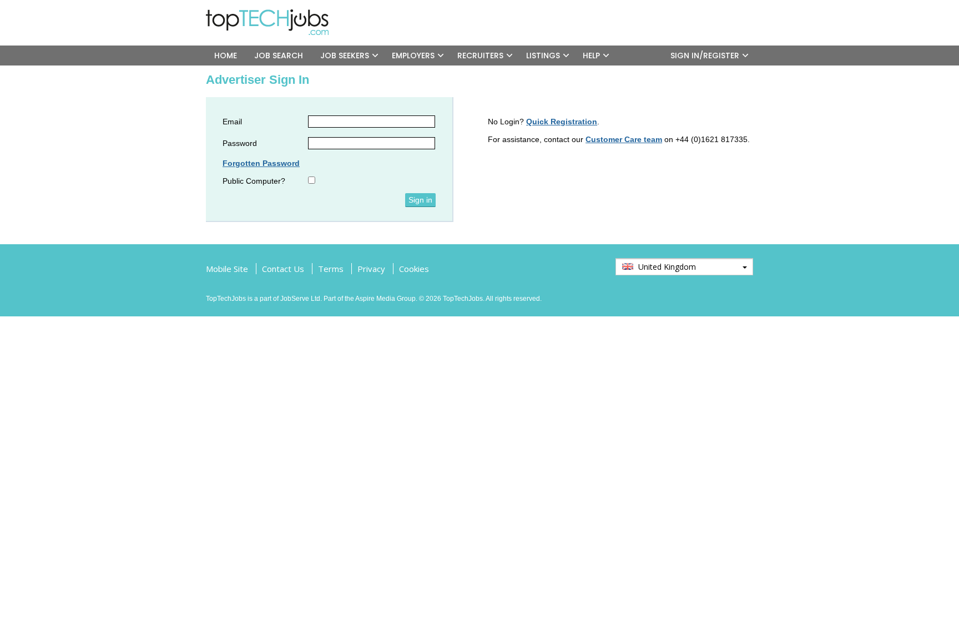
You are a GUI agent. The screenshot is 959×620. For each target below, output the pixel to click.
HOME (225, 55)
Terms (331, 268)
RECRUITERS (480, 55)
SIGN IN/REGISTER (704, 55)
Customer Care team (624, 139)
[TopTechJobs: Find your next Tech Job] (271, 13)
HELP (591, 55)
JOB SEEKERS (344, 55)
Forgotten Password (261, 163)
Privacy (371, 268)
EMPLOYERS (413, 55)
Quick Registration (561, 121)
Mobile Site (227, 268)
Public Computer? (254, 181)
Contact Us (283, 268)
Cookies (414, 268)
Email (232, 121)
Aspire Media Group (385, 299)
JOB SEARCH (278, 55)
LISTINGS (543, 55)
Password (240, 143)
